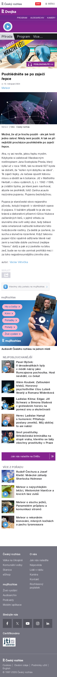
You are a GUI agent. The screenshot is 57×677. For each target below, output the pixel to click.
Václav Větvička (19, 262)
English (6, 668)
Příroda (7, 36)
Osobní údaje (21, 665)
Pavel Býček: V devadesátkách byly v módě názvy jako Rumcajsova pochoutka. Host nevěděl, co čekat (35, 369)
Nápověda (36, 565)
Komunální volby (12, 565)
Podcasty (8, 600)
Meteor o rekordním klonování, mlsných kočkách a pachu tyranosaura (35, 521)
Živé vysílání (11, 333)
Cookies (7, 665)
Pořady (9, 327)
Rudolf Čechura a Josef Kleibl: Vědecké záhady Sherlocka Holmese (31, 475)
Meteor (6, 87)
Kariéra (34, 574)
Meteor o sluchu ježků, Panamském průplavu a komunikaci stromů (31, 506)
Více (38, 36)
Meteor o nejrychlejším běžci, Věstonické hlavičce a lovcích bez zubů (35, 490)
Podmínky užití (39, 665)
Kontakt (34, 579)
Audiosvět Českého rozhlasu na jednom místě (26, 349)
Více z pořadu (13, 467)
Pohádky (9, 320)
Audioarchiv (37, 18)
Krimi (7, 313)
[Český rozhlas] (12, 4)
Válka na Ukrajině (13, 560)
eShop (6, 574)
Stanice (7, 569)
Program (22, 18)
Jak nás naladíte (39, 560)
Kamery (51, 18)
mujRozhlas (8, 297)
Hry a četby (11, 306)
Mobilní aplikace (12, 604)
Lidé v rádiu (36, 569)
